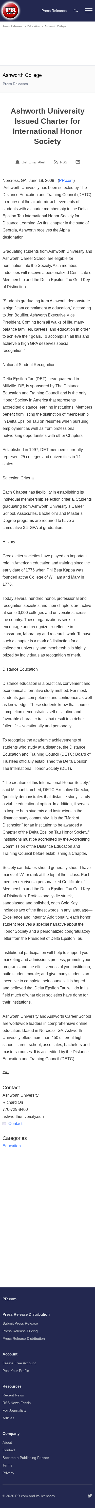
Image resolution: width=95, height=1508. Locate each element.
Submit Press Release (20, 1323)
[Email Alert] (18, 161)
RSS (63, 162)
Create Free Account (19, 1363)
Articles (8, 1418)
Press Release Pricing (20, 1331)
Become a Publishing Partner (26, 1458)
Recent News (13, 1395)
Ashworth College (55, 26)
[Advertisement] (48, 47)
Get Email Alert (33, 162)
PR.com (66, 180)
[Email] (77, 161)
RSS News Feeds (17, 1403)
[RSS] (56, 161)
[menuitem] (76, 10)
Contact (15, 1123)
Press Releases (12, 26)
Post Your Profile (16, 1371)
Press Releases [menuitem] (54, 11)
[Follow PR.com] (89, 1496)
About (7, 1442)
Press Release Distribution (24, 1338)
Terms (7, 1465)
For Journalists (14, 1410)
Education (33, 26)
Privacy (8, 1473)
